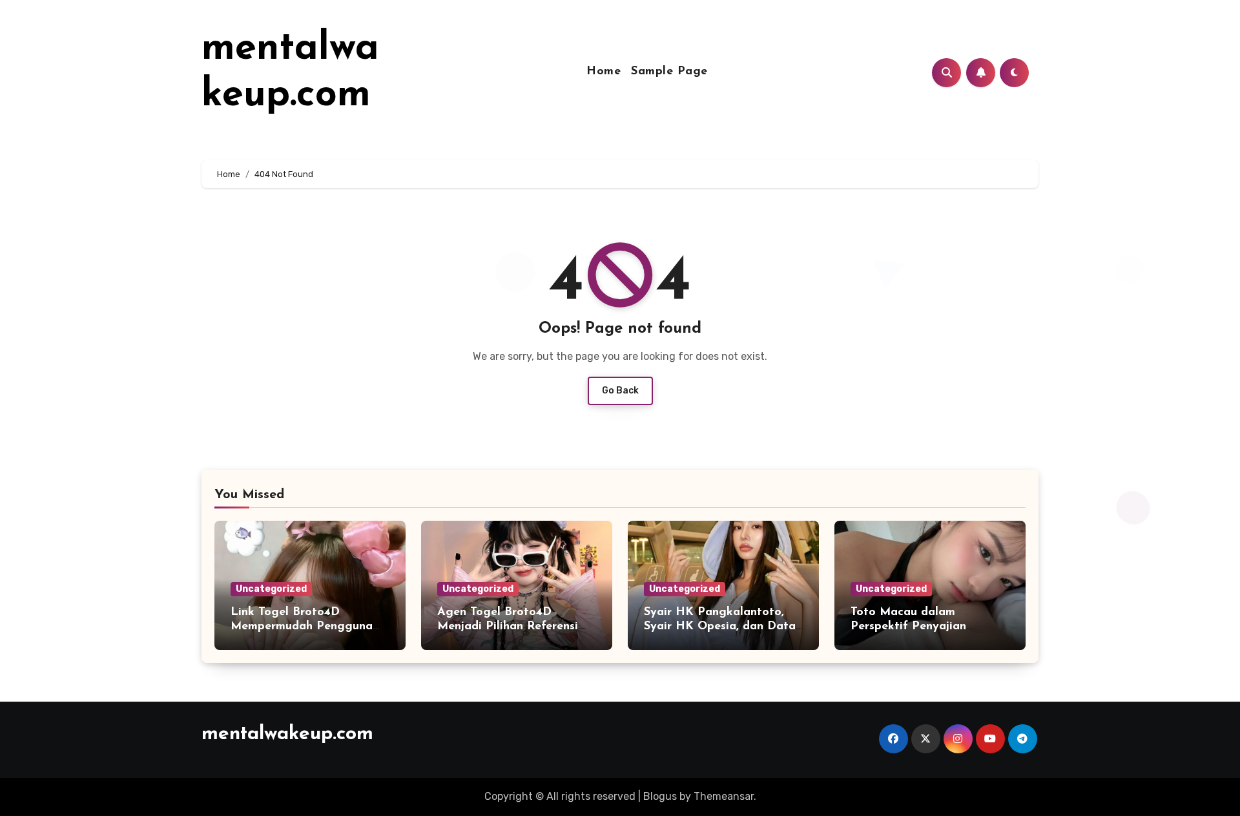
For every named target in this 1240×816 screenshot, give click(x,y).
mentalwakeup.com (287, 734)
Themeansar (724, 796)
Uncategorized (271, 588)
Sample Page (669, 72)
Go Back (620, 390)
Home (603, 72)
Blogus (660, 796)
